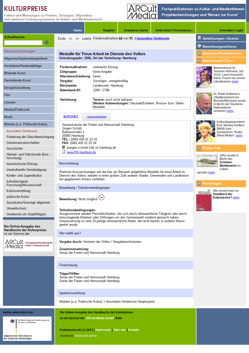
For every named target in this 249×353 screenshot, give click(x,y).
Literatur (10, 102)
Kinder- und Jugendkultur (24, 175)
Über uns (119, 330)
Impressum (103, 330)
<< (70, 38)
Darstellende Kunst (17, 80)
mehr (235, 81)
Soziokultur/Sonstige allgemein (28, 202)
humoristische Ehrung (22, 164)
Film (7, 95)
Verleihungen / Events (221, 38)
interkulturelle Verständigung (26, 170)
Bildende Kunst (15, 73)
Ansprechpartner (96, 116)
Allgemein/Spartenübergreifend (25, 58)
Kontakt (133, 330)
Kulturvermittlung (18, 191)
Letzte (86, 38)
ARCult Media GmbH (100, 318)
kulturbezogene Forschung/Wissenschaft (24, 183)
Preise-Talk (212, 148)
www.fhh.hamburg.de (81, 152)
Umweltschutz (17, 208)
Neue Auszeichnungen (20, 51)
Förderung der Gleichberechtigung (30, 137)
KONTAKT (70, 116)
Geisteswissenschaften (23, 143)
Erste (62, 38)
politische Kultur (18, 197)
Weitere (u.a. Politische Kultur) (25, 124)
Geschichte (15, 148)
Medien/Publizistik (17, 109)
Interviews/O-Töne (218, 61)
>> (77, 38)
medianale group (85, 335)
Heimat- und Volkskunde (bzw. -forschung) (29, 156)
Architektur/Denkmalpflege (22, 66)
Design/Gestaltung (17, 88)
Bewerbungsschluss (220, 46)
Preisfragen (212, 183)
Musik (8, 117)
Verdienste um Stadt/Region (26, 214)
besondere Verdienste (153, 38)
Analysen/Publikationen (222, 53)
